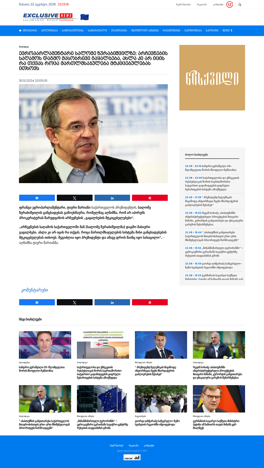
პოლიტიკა (49, 31)
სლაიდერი (24, 363)
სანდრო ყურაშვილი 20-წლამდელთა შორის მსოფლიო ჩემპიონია (211, 168)
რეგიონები (171, 31)
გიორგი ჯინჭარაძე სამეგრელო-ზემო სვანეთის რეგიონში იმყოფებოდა (213, 265)
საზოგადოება (73, 31)
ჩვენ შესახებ (116, 445)
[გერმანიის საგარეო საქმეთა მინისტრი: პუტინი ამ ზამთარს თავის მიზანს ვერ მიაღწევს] (219, 398)
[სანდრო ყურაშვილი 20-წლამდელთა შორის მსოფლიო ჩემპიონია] (45, 345)
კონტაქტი (218, 4)
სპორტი (212, 31)
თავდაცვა (119, 31)
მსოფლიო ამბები (145, 31)
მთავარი (30, 31)
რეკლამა (202, 4)
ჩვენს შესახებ (183, 4)
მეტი (226, 31)
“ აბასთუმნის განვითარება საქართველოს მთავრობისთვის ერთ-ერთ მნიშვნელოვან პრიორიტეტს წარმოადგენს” (212, 236)
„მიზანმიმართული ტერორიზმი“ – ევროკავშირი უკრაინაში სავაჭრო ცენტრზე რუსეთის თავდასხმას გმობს (214, 252)
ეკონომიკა (193, 31)
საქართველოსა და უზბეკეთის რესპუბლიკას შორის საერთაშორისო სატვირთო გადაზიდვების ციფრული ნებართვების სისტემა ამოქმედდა (212, 183)
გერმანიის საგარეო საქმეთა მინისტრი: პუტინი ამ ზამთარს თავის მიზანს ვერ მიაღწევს (214, 279)
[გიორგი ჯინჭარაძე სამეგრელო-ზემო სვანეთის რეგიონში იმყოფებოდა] (161, 398)
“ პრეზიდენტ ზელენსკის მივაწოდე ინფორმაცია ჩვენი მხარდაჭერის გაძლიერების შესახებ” (211, 201)
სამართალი (97, 31)
